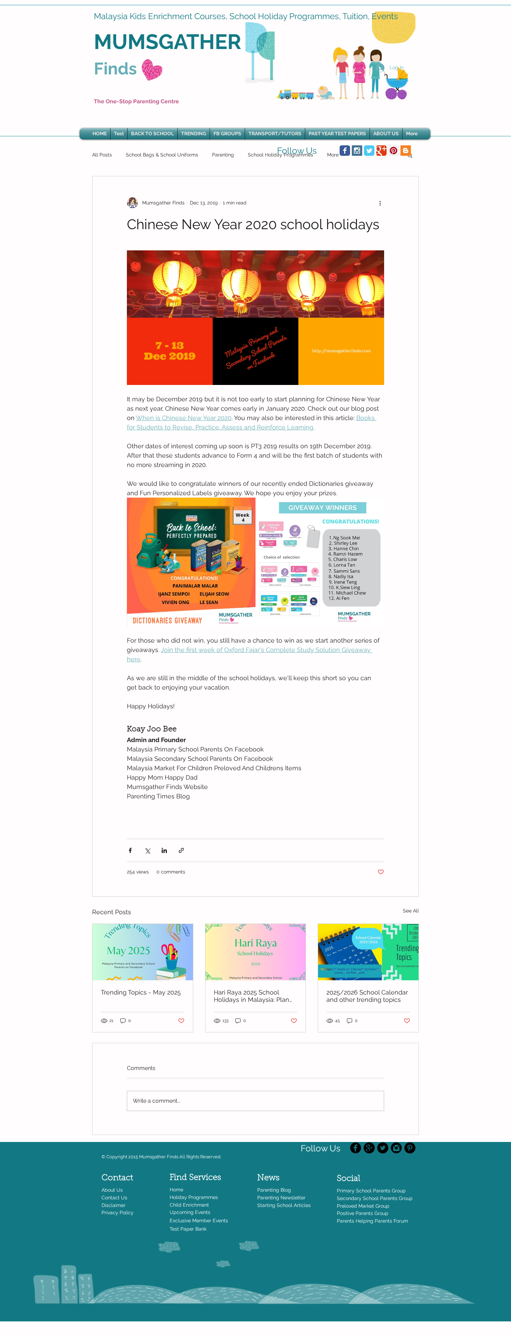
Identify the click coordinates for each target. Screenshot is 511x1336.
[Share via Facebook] (130, 850)
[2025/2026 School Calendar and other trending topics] (368, 952)
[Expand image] (191, 562)
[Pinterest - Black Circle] (409, 1147)
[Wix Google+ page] (381, 150)
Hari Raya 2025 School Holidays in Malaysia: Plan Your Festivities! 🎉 (251, 996)
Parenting (223, 155)
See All (411, 911)
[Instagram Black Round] (396, 1147)
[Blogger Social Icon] (405, 150)
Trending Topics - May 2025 (141, 992)
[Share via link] (181, 850)
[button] (194, 133)
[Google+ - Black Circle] (369, 1147)
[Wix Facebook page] (345, 150)
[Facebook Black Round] (355, 1147)
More (333, 155)
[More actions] (380, 203)
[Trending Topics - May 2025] (142, 952)
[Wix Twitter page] (369, 150)
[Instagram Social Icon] (357, 150)
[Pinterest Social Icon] (393, 150)
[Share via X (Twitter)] (147, 850)
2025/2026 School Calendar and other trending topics (367, 996)
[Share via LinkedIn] (164, 850)
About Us (112, 1190)
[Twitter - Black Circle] (382, 1147)
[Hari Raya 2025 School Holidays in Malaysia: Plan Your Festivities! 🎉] (255, 952)
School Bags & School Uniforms (162, 155)
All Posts (102, 155)
